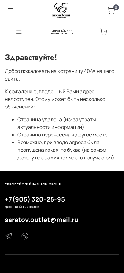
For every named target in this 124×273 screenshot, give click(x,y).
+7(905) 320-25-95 (35, 199)
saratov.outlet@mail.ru (42, 219)
